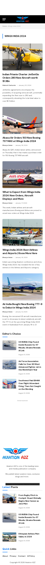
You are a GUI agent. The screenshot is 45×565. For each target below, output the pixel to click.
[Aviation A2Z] (22, 19)
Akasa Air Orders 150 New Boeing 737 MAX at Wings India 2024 (21, 139)
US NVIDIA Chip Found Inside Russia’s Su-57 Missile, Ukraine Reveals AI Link (29, 346)
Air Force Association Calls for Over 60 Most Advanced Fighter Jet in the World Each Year (29, 365)
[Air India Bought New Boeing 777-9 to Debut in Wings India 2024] (22, 286)
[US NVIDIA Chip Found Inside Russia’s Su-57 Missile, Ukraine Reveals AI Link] (9, 345)
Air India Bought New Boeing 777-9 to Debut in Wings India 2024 (22, 305)
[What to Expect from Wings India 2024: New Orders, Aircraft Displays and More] (22, 174)
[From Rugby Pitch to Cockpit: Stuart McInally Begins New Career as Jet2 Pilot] (9, 498)
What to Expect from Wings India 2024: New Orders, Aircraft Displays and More (21, 195)
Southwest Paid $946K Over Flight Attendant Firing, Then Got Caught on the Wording (29, 384)
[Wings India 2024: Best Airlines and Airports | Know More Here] (22, 232)
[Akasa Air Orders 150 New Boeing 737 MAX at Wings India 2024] (22, 120)
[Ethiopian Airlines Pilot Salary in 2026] (9, 537)
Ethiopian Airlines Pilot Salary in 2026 (28, 535)
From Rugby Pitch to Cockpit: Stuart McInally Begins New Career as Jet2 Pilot (29, 499)
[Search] (41, 19)
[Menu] (4, 19)
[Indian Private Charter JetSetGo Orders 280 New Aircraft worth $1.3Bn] (22, 57)
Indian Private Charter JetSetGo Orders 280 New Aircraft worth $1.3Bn (20, 78)
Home (4, 26)
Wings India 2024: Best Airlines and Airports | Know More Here (20, 251)
